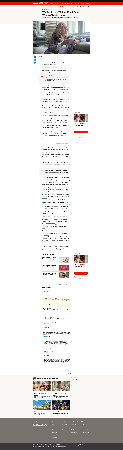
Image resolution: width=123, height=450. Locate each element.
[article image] (85, 6)
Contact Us (63, 421)
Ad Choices (34, 448)
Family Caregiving (45, 9)
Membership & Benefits (54, 3)
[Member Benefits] (35, 378)
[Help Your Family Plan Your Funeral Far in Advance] (64, 275)
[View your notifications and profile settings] (70, 295)
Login (87, 3)
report (68, 325)
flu (61, 105)
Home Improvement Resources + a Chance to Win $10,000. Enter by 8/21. (60, 0)
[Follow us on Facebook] (79, 445)
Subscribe (81, 131)
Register (82, 3)
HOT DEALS (75, 379)
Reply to (46, 352)
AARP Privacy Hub (40, 444)
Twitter (35, 60)
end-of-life (46, 235)
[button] (88, 6)
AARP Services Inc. (74, 432)
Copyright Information (50, 446)
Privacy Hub (81, 137)
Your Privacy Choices (41, 448)
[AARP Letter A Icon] (42, 170)
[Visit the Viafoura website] (69, 373)
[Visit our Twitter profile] (82, 445)
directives (47, 135)
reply (44, 325)
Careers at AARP (74, 424)
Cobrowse (48, 448)
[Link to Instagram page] (86, 445)
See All (68, 378)
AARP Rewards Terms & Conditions (38, 446)
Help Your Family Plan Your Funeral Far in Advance (49, 273)
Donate (53, 424)
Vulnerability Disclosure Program (60, 446)
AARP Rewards (54, 432)
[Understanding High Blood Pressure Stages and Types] (64, 268)
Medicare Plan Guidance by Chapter (56, 170)
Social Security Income (50, 223)
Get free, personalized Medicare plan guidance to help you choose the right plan (56, 173)
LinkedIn (35, 63)
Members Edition (69, 3)
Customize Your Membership (54, 76)
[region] (56, 330)
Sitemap (34, 444)
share (69, 304)
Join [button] (41, 3)
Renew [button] (46, 3)
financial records (50, 115)
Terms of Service (48, 444)
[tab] (45, 295)
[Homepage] (35, 3)
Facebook (35, 57)
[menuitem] (34, 7)
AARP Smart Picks (63, 3)
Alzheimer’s (67, 204)
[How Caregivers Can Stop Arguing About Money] (64, 260)
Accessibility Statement (56, 444)
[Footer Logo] (40, 421)
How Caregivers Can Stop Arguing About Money (49, 258)
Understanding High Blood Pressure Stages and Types (49, 266)
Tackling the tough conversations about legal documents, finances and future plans (60, 17)
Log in (62, 287)
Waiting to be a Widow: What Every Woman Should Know (61, 13)
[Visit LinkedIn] (89, 445)
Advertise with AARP (74, 421)
